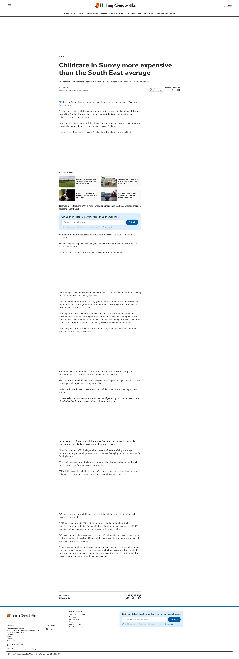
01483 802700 (19, 644)
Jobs (71, 622)
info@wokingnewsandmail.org (23, 649)
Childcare (63, 102)
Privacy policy (75, 619)
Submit (132, 222)
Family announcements (78, 627)
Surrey (74, 102)
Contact (72, 617)
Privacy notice (108, 227)
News (61, 56)
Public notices (75, 624)
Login (229, 6)
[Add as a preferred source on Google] (156, 89)
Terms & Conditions (77, 614)
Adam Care (65, 88)
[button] (9, 5)
